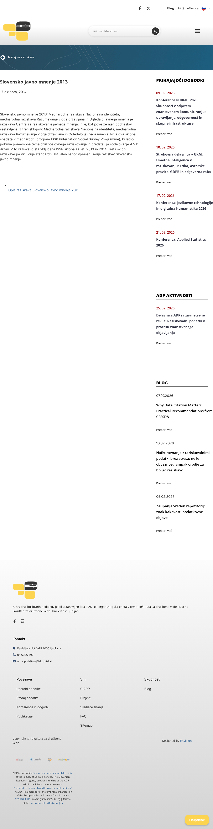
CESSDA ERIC (22, 799)
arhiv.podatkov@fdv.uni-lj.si (47, 803)
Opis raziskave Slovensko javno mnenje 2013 (43, 190)
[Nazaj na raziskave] (2, 57)
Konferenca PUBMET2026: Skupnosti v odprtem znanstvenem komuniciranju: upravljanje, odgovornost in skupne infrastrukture (181, 112)
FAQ (181, 8)
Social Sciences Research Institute (53, 773)
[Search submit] (155, 31)
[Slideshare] (22, 621)
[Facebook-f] (14, 621)
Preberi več (164, 134)
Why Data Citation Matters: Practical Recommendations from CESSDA (184, 411)
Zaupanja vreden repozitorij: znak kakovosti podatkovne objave (180, 512)
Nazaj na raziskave (21, 57)
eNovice (192, 8)
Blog (170, 8)
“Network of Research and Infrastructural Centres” (43, 788)
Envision (186, 741)
